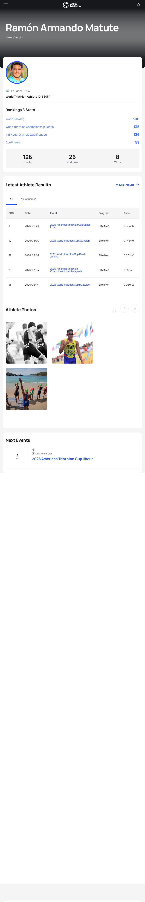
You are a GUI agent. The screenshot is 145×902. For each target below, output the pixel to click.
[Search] (138, 5)
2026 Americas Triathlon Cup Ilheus (63, 458)
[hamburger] (5, 4)
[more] (26, 343)
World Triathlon (72, 5)
